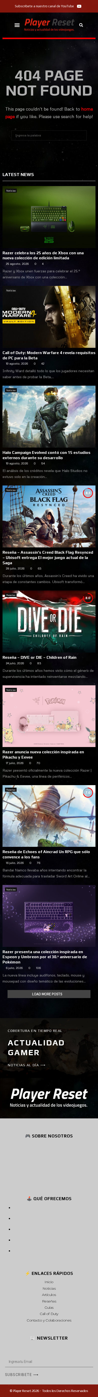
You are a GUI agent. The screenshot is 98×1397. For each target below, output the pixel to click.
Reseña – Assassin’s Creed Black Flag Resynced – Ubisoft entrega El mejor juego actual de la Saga (48, 557)
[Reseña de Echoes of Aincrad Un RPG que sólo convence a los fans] (49, 816)
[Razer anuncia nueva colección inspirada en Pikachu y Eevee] (49, 716)
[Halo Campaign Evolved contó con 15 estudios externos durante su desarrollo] (49, 417)
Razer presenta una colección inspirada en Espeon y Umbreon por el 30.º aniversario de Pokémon (45, 957)
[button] (17, 25)
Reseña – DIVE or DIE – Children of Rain (39, 657)
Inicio (48, 1282)
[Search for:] (49, 134)
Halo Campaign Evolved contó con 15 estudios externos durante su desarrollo (46, 455)
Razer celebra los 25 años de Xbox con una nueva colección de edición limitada (43, 256)
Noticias (11, 190)
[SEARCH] (81, 135)
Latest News (18, 174)
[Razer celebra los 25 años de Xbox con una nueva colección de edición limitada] (49, 217)
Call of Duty (49, 1313)
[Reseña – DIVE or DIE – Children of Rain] (49, 621)
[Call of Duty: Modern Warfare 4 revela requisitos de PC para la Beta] (49, 317)
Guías (49, 1307)
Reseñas (10, 595)
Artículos (49, 1294)
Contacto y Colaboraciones (49, 1320)
